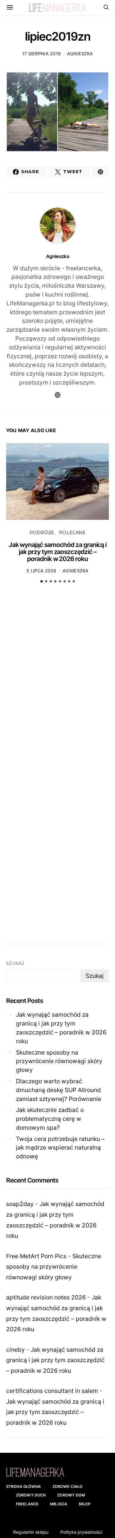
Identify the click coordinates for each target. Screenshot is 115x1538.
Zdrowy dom (71, 1495)
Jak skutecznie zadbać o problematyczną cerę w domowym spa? (50, 1118)
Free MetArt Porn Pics (36, 1256)
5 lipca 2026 (41, 570)
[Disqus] (57, 682)
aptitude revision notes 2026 (46, 1297)
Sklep (85, 1504)
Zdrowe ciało (67, 1486)
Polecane (72, 532)
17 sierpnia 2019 (41, 53)
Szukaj (15, 963)
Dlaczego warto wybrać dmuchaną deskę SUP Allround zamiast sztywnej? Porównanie (58, 1089)
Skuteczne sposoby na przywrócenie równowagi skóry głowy (59, 1061)
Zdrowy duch (31, 1495)
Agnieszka (80, 53)
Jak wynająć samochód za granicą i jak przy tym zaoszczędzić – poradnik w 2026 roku (58, 552)
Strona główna (23, 1486)
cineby (15, 1349)
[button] (41, 581)
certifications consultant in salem (52, 1390)
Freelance (27, 1504)
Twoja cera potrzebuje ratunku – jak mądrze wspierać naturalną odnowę (60, 1147)
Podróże (41, 532)
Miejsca (58, 1504)
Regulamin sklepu (30, 1532)
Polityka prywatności (81, 1532)
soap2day (20, 1204)
